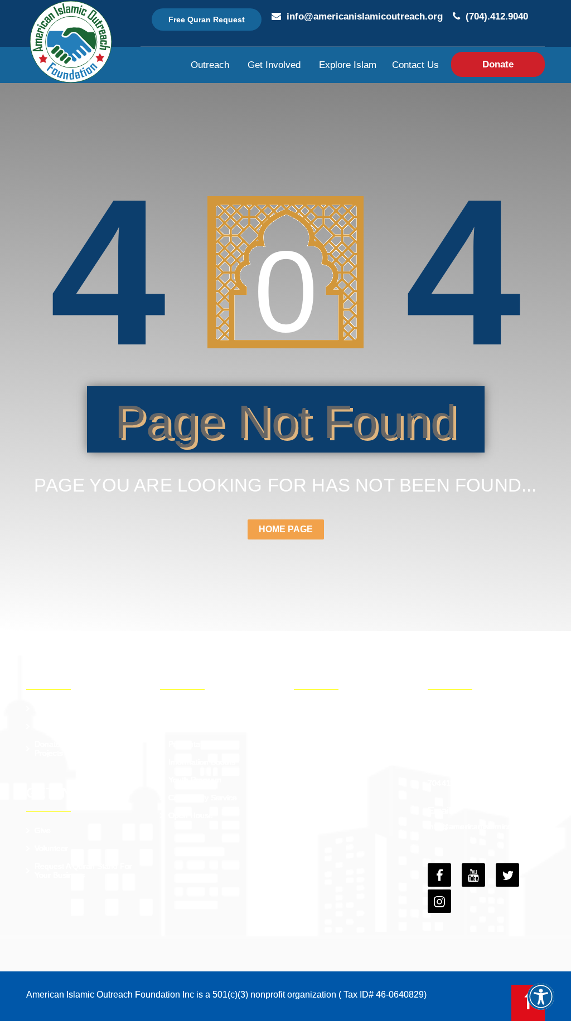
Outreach (210, 65)
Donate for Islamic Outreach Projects (86, 748)
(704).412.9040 (497, 16)
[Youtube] (473, 875)
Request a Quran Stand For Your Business (83, 870)
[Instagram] (439, 901)
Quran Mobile (192, 726)
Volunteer (51, 848)
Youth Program (194, 779)
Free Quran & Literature (344, 708)
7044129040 (450, 783)
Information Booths (201, 761)
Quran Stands (192, 708)
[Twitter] (507, 875)
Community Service (202, 797)
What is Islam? (328, 726)
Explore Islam (347, 65)
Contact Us (415, 65)
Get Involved (274, 65)
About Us (51, 708)
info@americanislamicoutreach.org (365, 16)
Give (43, 830)
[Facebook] (439, 875)
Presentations (192, 744)
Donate (498, 64)
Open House (190, 815)
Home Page (286, 529)
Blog (310, 744)
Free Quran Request (206, 19)
